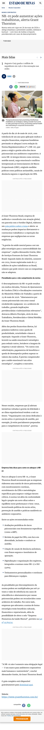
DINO (9, 76)
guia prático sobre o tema (16, 226)
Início (3, 7)
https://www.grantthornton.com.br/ (20, 697)
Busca (40, 3)
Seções (4, 3)
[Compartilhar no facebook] (11, 86)
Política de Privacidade (14, 716)
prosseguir (22, 719)
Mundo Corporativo (14, 7)
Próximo (41, 57)
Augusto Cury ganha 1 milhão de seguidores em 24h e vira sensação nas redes (22, 66)
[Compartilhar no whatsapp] (16, 86)
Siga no (22, 87)
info (14, 76)
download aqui (26, 685)
